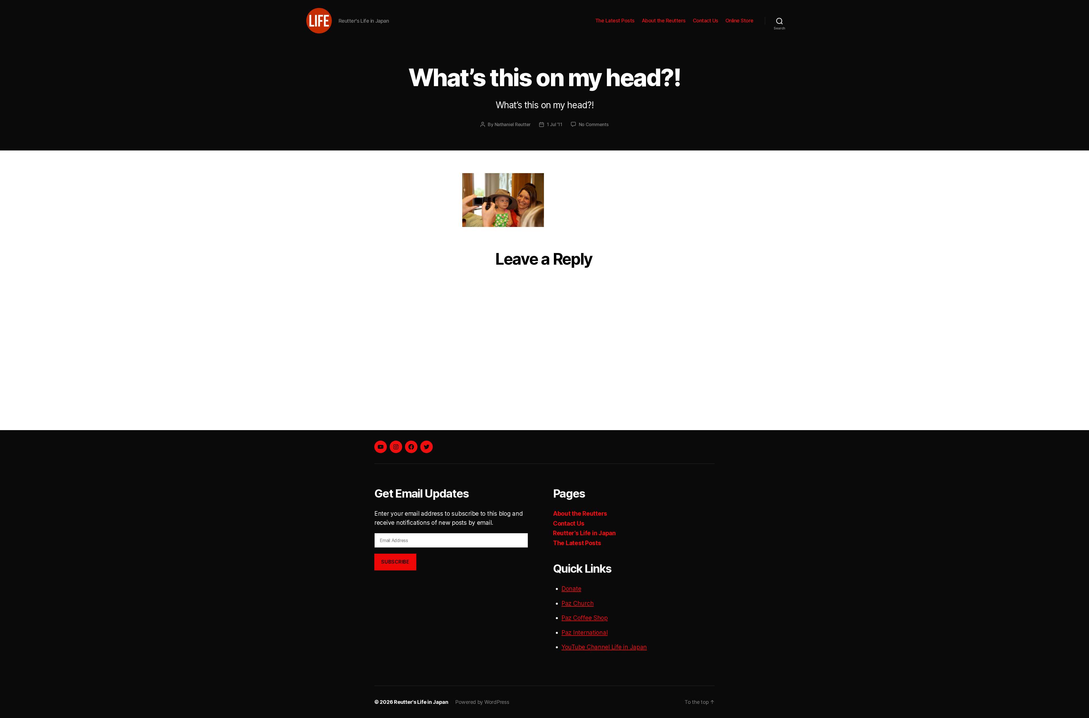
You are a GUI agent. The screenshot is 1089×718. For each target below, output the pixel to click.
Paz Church (578, 603)
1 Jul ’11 (554, 124)
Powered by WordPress (482, 702)
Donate (571, 588)
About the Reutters (664, 21)
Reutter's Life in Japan (421, 702)
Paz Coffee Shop (585, 617)
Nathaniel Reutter (513, 124)
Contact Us (705, 21)
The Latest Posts (615, 21)
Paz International (584, 632)
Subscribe (395, 562)
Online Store (739, 21)
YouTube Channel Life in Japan (604, 647)
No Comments (594, 124)
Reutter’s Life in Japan (584, 533)
